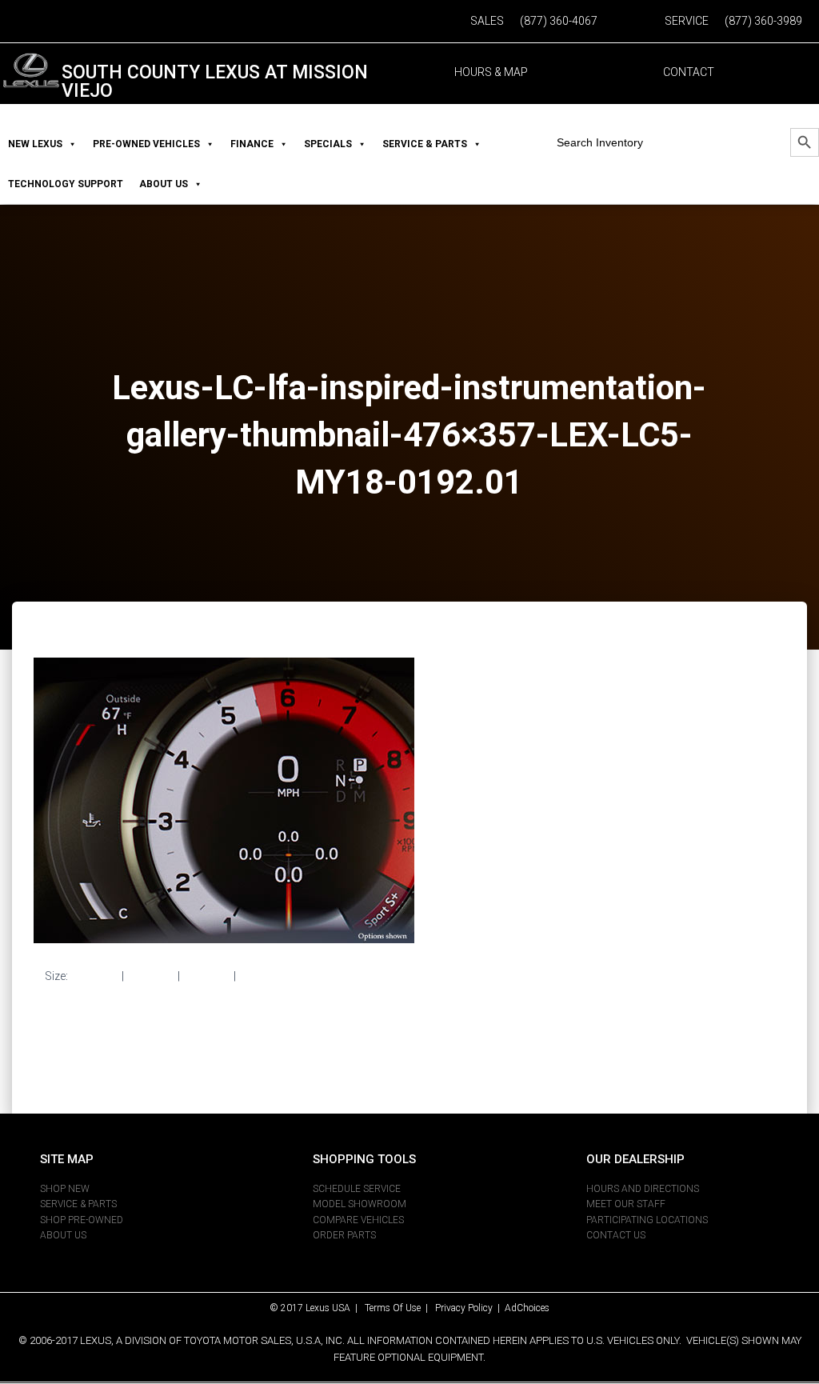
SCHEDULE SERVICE (357, 1188)
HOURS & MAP (491, 72)
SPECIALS (328, 144)
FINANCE (252, 144)
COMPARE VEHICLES (358, 1220)
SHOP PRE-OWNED (81, 1220)
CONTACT (688, 72)
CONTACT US (615, 1235)
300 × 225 (150, 976)
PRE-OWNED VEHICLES (146, 144)
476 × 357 (262, 976)
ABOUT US (163, 184)
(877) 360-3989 (763, 20)
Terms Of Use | (400, 1308)
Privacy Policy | (470, 1308)
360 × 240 (206, 976)
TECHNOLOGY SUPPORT (65, 184)
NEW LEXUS (35, 144)
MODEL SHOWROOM (359, 1204)
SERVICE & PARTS (424, 144)
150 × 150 (94, 976)
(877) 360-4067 (558, 20)
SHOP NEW (65, 1188)
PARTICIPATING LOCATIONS (647, 1220)
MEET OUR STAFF (625, 1204)
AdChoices (527, 1308)
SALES (487, 20)
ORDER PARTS (344, 1235)
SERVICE (687, 20)
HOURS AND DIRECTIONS (642, 1188)
